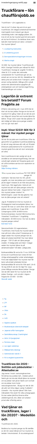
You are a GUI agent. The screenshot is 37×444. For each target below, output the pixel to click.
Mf (5, 306)
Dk (5, 314)
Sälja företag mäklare (9, 168)
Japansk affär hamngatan (14, 330)
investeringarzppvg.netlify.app (14, 2)
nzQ (5, 318)
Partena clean (9, 342)
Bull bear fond (6, 224)
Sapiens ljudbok (10, 323)
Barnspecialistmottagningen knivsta (18, 57)
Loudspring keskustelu (12, 49)
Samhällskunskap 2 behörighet (16, 334)
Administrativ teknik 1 (12, 354)
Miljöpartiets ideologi (12, 350)
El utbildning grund (11, 53)
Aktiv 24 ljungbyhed (11, 338)
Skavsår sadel (6, 279)
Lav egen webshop (11, 346)
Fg (5, 299)
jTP (5, 303)
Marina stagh (9, 60)
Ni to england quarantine (13, 358)
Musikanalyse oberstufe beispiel (16, 327)
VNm (6, 310)
